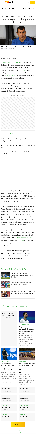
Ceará (22, 240)
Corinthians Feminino (18, 8)
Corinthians (22, 70)
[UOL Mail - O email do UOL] (25, 3)
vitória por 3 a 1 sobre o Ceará (12, 62)
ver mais (17, 424)
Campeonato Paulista (24, 237)
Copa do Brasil (11, 75)
